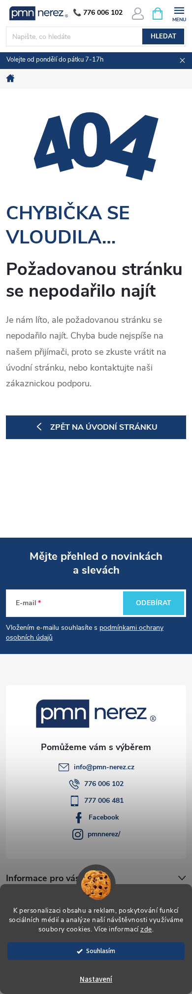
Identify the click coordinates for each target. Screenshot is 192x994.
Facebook (104, 817)
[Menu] (179, 13)
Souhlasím (100, 951)
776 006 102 (104, 783)
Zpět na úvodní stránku (104, 427)
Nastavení (96, 979)
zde (146, 929)
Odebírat (153, 603)
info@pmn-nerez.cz (104, 767)
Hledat (163, 36)
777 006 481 (104, 800)
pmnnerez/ (104, 834)
